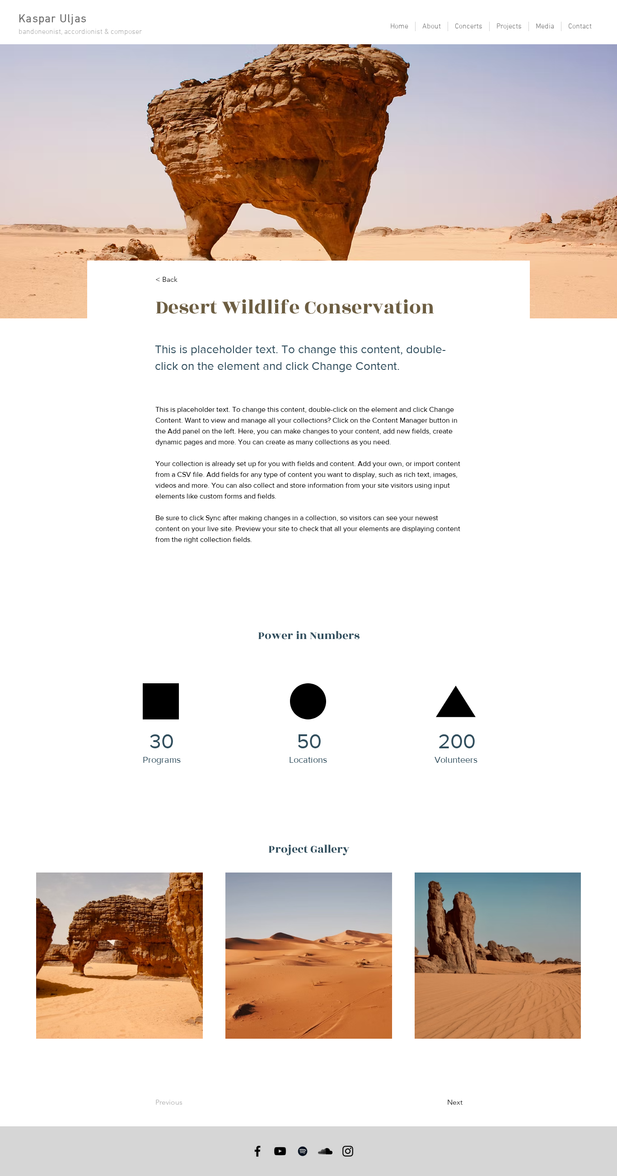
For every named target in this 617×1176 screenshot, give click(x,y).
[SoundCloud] (325, 1151)
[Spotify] (302, 1151)
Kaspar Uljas (53, 19)
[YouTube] (280, 1151)
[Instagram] (348, 1151)
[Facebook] (257, 1151)
